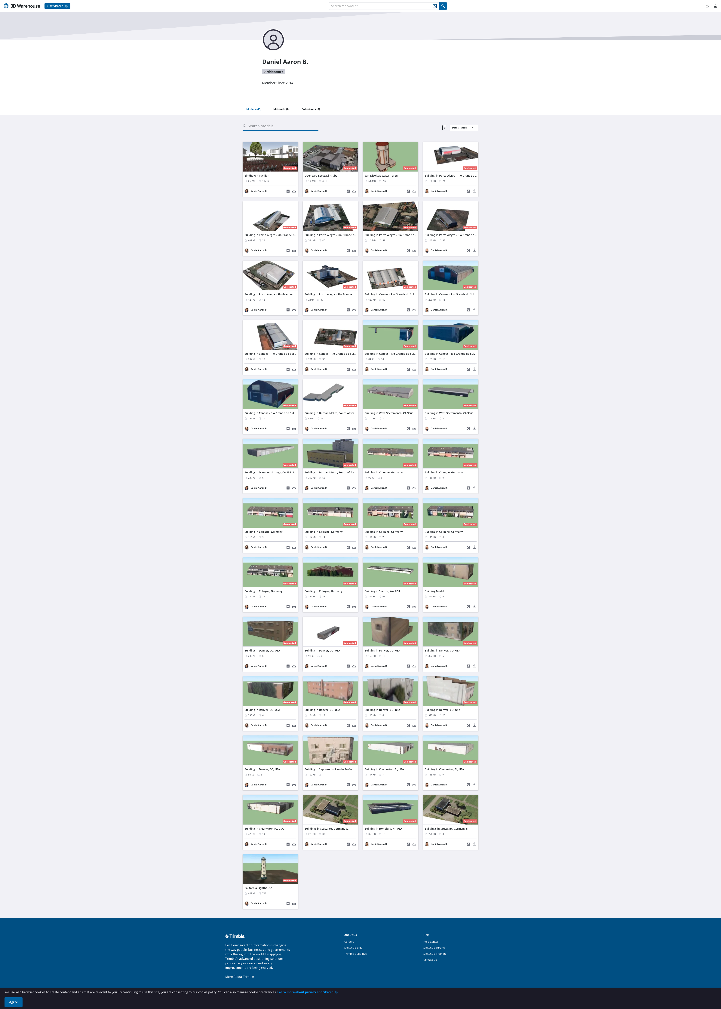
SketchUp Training (434, 953)
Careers (349, 941)
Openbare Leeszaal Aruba (321, 175)
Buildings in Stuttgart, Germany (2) (327, 828)
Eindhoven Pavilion (256, 175)
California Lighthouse (258, 888)
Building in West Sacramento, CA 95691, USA (393, 413)
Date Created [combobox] (459, 127)
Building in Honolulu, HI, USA (383, 828)
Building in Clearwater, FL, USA (384, 769)
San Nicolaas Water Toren (381, 175)
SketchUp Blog (353, 947)
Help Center (430, 941)
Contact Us (430, 959)
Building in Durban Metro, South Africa (329, 413)
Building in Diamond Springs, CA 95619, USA (272, 472)
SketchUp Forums (434, 947)
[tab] (253, 109)
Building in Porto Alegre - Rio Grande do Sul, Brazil (457, 175)
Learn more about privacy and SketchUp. (308, 992)
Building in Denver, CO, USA (262, 650)
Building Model (434, 591)
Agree (13, 1002)
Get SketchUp (57, 6)
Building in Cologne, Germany (384, 472)
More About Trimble (239, 977)
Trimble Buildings (355, 953)
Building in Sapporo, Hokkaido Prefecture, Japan (336, 769)
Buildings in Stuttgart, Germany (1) (447, 828)
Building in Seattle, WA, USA (382, 591)
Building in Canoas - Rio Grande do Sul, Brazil (394, 294)
